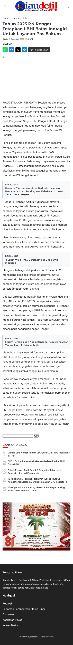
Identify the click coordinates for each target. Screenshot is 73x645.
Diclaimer (8, 614)
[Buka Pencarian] (67, 6)
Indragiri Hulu (20, 18)
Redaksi (7, 603)
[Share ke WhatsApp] (5, 49)
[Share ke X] (18, 49)
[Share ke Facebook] (11, 49)
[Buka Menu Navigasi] (5, 6)
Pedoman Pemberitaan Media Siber (24, 609)
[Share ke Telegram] (24, 49)
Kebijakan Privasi (13, 619)
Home (6, 18)
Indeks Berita (10, 625)
